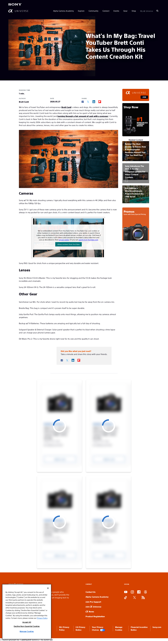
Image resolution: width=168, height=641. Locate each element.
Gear (125, 11)
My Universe (146, 10)
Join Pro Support (93, 601)
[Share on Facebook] (83, 102)
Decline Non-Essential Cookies (27, 626)
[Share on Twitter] (88, 102)
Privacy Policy (42, 618)
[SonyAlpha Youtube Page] (125, 592)
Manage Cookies (27, 631)
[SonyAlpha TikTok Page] (125, 597)
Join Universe (93, 606)
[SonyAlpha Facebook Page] (138, 592)
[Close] (48, 588)
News (91, 611)
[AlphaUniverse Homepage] (18, 10)
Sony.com (157, 627)
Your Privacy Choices (97, 628)
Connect (106, 11)
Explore (81, 11)
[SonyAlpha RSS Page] (143, 597)
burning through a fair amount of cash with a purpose (82, 116)
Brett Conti (66, 107)
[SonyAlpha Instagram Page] (132, 592)
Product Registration (95, 616)
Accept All (26, 622)
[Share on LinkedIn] (93, 101)
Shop (134, 11)
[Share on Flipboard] (99, 101)
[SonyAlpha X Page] (134, 597)
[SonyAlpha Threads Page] (145, 592)
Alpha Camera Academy (63, 11)
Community (93, 11)
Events (116, 11)
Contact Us (90, 592)
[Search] (157, 10)
